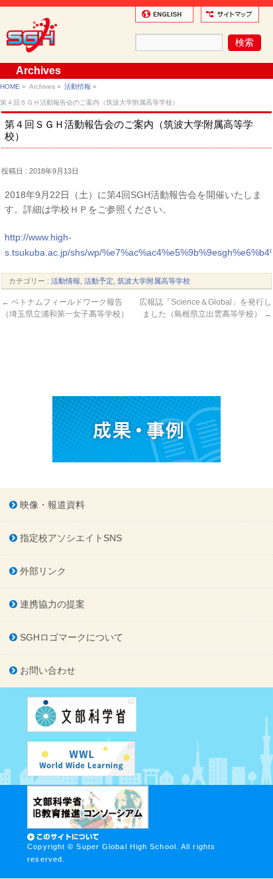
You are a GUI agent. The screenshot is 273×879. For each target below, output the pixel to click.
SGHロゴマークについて (70, 637)
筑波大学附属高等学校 (153, 281)
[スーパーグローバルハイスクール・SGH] (34, 57)
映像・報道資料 (51, 504)
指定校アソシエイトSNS (69, 538)
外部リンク (41, 571)
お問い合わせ (46, 670)
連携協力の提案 (51, 604)
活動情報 (77, 86)
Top (261, 867)
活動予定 (98, 281)
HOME (10, 86)
